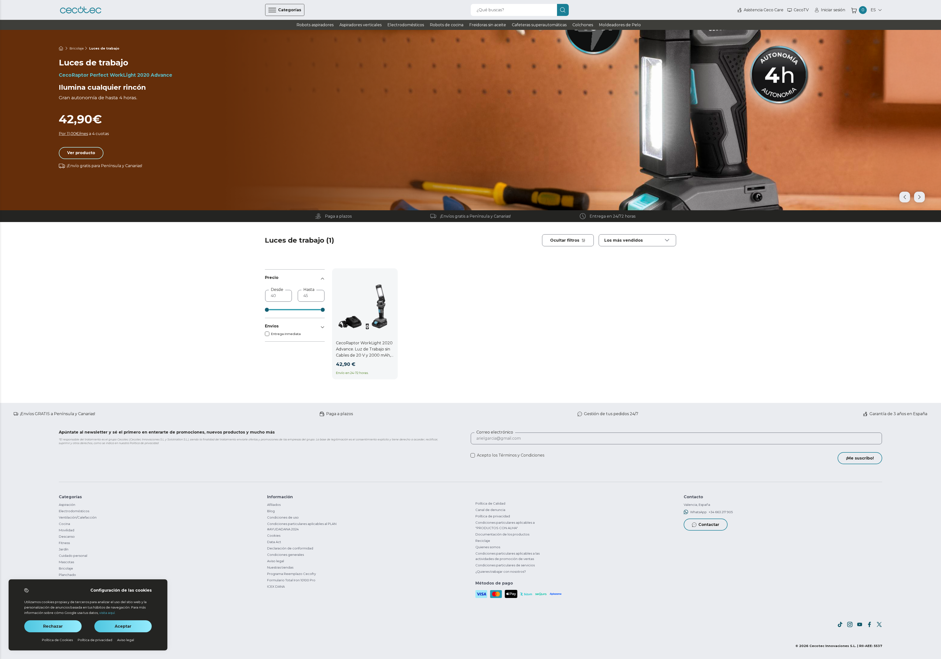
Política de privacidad (492, 516)
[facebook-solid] (869, 624)
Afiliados (274, 505)
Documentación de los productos (502, 534)
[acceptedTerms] (472, 455)
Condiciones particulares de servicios (505, 565)
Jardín (63, 549)
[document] (637, 240)
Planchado (67, 575)
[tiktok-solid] (840, 624)
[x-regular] (879, 624)
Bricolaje (66, 568)
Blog (271, 511)
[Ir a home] (61, 48)
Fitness (64, 543)
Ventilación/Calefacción (78, 517)
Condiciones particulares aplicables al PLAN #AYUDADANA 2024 (301, 526)
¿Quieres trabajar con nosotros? (500, 571)
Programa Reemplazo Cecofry (291, 574)
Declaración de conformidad (290, 548)
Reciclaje (482, 541)
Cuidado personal (73, 556)
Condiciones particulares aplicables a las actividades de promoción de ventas (507, 556)
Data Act (274, 542)
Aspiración (67, 505)
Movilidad (66, 530)
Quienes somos (487, 547)
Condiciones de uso (283, 517)
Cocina (64, 524)
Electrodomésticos (74, 511)
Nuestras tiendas (280, 567)
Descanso (67, 536)
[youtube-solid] (860, 624)
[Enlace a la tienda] (80, 10)
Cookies (273, 535)
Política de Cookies (57, 640)
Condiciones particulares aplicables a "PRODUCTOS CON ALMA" (505, 525)
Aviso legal (275, 561)
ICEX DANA (276, 586)
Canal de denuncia (490, 510)
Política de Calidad (490, 503)
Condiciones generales (285, 555)
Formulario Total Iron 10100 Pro (291, 580)
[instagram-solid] (850, 624)
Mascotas (66, 562)
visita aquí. (107, 613)
